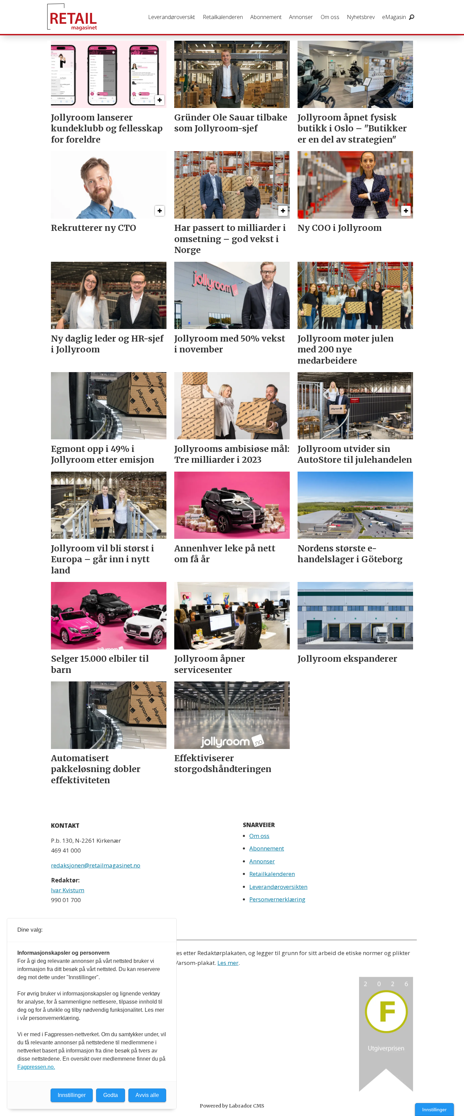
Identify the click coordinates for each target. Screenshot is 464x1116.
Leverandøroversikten (278, 887)
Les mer (227, 963)
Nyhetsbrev (361, 17)
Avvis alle (147, 1095)
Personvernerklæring (277, 899)
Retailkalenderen (223, 17)
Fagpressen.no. (36, 1067)
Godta (110, 1095)
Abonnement (266, 17)
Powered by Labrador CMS (232, 1106)
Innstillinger (434, 1109)
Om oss (330, 17)
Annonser (301, 17)
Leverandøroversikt (171, 17)
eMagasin (394, 17)
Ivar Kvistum (67, 890)
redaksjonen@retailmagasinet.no (95, 865)
